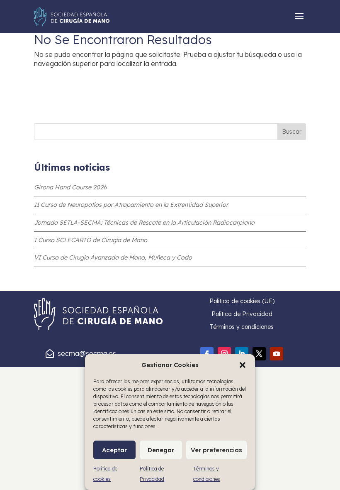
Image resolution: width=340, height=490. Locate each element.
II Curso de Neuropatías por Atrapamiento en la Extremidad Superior (131, 204)
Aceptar (114, 450)
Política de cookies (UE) (241, 301)
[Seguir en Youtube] (276, 353)
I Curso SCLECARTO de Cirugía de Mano (90, 240)
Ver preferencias (216, 450)
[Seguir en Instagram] (224, 353)
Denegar (161, 450)
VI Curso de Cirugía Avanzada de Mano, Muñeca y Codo (113, 257)
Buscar (291, 131)
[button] (242, 365)
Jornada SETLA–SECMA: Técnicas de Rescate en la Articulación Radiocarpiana (144, 222)
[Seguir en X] (259, 353)
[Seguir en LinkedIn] (241, 353)
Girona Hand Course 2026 (70, 187)
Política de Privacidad (241, 314)
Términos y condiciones (242, 327)
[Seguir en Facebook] (207, 353)
